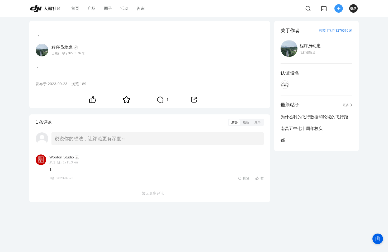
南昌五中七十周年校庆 (302, 128)
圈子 (108, 8)
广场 (92, 8)
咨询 (141, 8)
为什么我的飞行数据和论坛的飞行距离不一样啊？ (316, 117)
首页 (75, 8)
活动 (124, 8)
